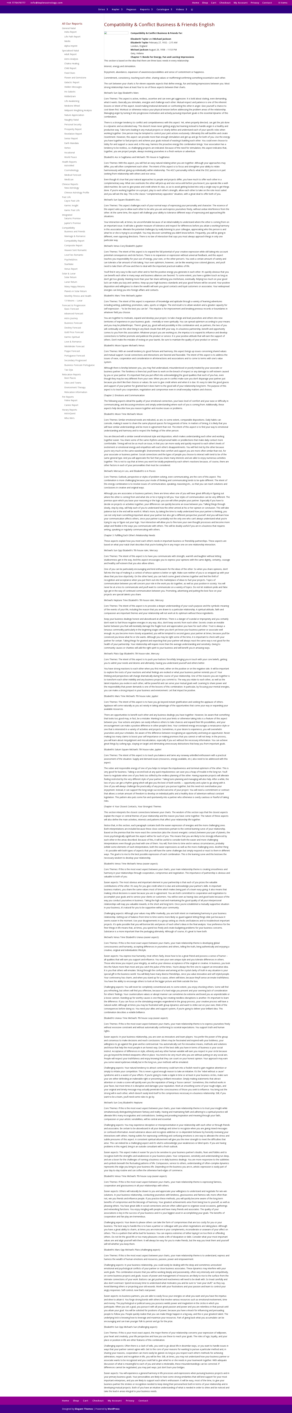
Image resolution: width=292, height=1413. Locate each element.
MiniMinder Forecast (74, 346)
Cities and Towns (72, 382)
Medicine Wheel (72, 105)
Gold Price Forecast (74, 332)
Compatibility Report (74, 240)
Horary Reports (69, 409)
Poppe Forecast (72, 351)
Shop (205, 3)
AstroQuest (70, 413)
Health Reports (69, 161)
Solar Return (70, 277)
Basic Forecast (71, 308)
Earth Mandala (71, 143)
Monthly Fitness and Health (77, 295)
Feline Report (70, 400)
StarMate (68, 264)
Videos (180, 9)
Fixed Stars (69, 72)
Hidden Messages (73, 86)
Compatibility (68, 227)
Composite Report (73, 245)
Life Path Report (72, 36)
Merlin (67, 41)
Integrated (67, 214)
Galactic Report (71, 82)
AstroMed (69, 165)
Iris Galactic (70, 91)
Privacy (255, 3)
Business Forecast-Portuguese (79, 365)
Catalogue (163, 9)
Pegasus (131, 9)
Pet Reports (68, 396)
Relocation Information (75, 392)
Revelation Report (73, 133)
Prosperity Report (73, 129)
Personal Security (72, 124)
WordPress (114, 1408)
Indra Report (70, 31)
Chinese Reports (70, 184)
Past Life (66, 197)
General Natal (69, 28)
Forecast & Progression (73, 305)
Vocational (69, 152)
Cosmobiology (71, 170)
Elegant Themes (84, 1408)
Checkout (225, 3)
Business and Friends (74, 231)
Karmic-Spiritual (72, 336)
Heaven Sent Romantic (75, 250)
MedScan (68, 179)
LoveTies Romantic (73, 254)
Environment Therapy (74, 387)
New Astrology (71, 187)
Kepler (116, 9)
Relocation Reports (71, 374)
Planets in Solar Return (75, 291)
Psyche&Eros (70, 259)
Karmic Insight (71, 205)
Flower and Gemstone (75, 77)
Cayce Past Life (72, 200)
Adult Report (70, 54)
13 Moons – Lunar (73, 300)
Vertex (67, 147)
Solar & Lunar (69, 273)
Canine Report (71, 405)
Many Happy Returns (74, 286)
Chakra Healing (71, 63)
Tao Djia (68, 369)
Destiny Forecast (72, 327)
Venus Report (71, 268)
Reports (145, 9)
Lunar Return (70, 281)
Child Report (70, 68)
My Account (241, 3)
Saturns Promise (72, 218)
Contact (267, 3)
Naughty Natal (71, 119)
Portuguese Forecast (74, 355)
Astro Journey (71, 318)
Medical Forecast (72, 174)
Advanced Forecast (73, 313)
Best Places (70, 378)
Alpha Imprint (70, 45)
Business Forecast (73, 322)
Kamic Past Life (72, 210)
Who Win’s (69, 418)
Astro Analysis (71, 58)
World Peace (70, 157)
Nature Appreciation (74, 115)
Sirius (101, 9)
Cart (213, 3)
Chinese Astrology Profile (76, 192)
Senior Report (71, 138)
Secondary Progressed (75, 360)
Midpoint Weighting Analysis (78, 110)
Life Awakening (71, 101)
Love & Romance (73, 341)
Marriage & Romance (74, 236)
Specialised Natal (70, 50)
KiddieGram (70, 96)
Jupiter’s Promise (72, 223)
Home (195, 3)
